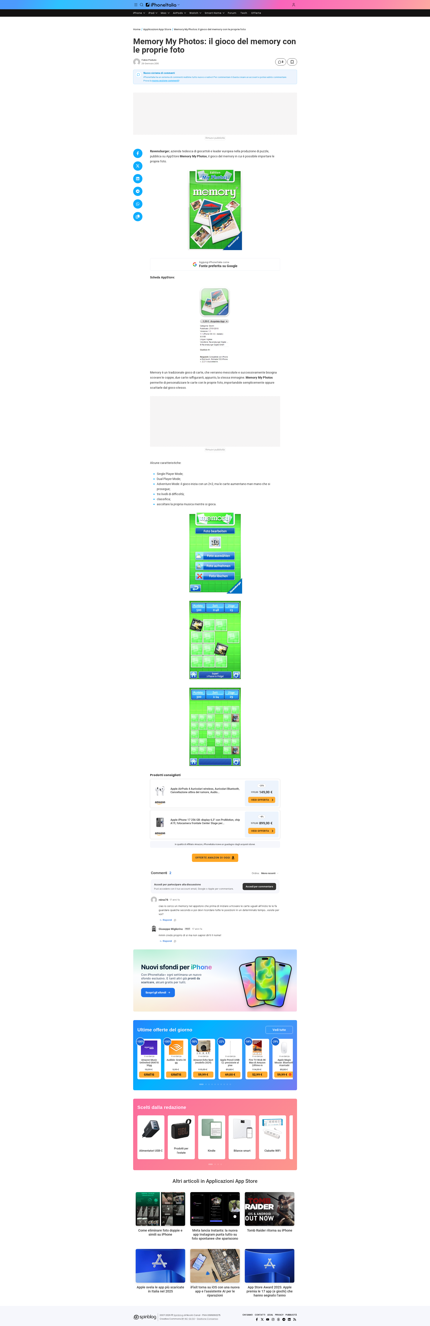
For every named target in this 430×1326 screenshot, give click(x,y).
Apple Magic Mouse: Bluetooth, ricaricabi (284, 1063)
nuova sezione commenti (165, 80)
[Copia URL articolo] (137, 216)
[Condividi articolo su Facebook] (137, 153)
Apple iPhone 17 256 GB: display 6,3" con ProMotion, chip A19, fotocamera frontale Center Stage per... (205, 821)
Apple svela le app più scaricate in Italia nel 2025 (160, 1289)
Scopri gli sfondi (155, 992)
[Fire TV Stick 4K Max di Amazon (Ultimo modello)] (257, 1047)
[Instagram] (273, 1319)
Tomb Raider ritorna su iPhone (269, 1230)
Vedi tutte (279, 1030)
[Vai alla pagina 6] (218, 1084)
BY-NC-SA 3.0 (188, 1318)
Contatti (260, 1314)
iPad (151, 13)
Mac (164, 13)
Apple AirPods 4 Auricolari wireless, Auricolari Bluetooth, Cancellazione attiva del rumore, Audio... (205, 790)
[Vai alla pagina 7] (221, 1084)
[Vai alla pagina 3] (209, 1084)
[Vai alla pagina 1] (201, 1084)
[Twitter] (262, 1319)
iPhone (137, 13)
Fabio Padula (149, 60)
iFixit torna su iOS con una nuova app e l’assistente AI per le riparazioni (215, 1291)
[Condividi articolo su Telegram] (137, 191)
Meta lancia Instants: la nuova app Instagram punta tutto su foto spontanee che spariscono (215, 1234)
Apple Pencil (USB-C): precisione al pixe (230, 1063)
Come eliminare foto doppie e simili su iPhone (160, 1232)
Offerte (256, 13)
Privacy (279, 1314)
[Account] (293, 4)
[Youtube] (267, 1319)
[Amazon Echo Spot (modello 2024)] (203, 1047)
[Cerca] (141, 5)
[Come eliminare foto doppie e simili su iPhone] (160, 1209)
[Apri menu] (178, 4)
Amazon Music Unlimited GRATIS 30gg (149, 1063)
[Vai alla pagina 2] (206, 1084)
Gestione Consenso (207, 1318)
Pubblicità (291, 1314)
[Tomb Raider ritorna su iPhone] (269, 1209)
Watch (193, 13)
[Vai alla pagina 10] (230, 1084)
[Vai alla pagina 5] (215, 1084)
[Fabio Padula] (136, 61)
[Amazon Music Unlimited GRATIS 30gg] (149, 1047)
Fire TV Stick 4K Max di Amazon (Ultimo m (257, 1063)
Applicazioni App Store (157, 29)
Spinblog (178, 1315)
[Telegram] (284, 1319)
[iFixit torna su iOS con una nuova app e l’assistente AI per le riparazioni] (215, 1266)
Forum (232, 13)
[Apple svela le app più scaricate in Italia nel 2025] (160, 1266)
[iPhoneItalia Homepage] (161, 5)
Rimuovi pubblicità (215, 138)
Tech (243, 13)
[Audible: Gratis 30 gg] (176, 1047)
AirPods (178, 13)
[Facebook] (257, 1319)
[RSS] (294, 1319)
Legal (270, 1314)
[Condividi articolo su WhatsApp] (137, 204)
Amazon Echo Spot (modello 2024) (203, 1061)
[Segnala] (175, 920)
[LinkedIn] (289, 1319)
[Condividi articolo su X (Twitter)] (137, 166)
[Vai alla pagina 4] (212, 1084)
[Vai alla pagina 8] (224, 1084)
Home (136, 29)
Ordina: (256, 873)
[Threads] (278, 1319)
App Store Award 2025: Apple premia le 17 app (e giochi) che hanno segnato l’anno (270, 1291)
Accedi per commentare (259, 886)
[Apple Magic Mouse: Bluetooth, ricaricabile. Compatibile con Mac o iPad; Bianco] (284, 1047)
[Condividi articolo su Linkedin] (137, 178)
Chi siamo (247, 1314)
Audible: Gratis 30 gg (176, 1061)
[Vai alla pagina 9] (227, 1084)
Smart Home (213, 13)
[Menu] (136, 5)
